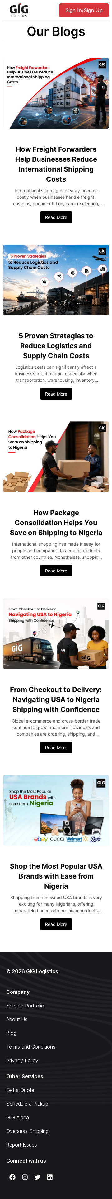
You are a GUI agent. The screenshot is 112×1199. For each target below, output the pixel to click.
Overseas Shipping (27, 1131)
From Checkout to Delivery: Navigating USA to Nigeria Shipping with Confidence (56, 699)
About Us (16, 1019)
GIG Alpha (17, 1117)
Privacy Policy (22, 1060)
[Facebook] (12, 1177)
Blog (11, 1033)
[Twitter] (37, 1177)
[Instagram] (25, 1177)
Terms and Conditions (30, 1047)
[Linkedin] (50, 1177)
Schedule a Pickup (27, 1104)
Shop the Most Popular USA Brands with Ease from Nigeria (56, 876)
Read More (56, 217)
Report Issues (21, 1145)
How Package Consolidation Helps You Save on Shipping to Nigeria (56, 523)
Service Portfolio (25, 1005)
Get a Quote (20, 1090)
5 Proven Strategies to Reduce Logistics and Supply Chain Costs (56, 346)
